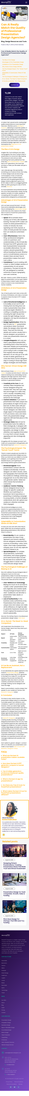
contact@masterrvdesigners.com (13, 1052)
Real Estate (4, 985)
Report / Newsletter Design (8, 1027)
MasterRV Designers (9, 718)
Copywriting (4, 1037)
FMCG (3, 968)
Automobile (4, 960)
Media (3, 982)
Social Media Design (6, 1030)
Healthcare (4, 975)
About (3, 1002)
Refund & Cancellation (12, 1084)
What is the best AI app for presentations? (12, 780)
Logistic (3, 977)
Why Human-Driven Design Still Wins (12, 66)
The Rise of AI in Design (8, 60)
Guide (3, 1007)
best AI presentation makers (15, 162)
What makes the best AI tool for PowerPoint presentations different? (14, 793)
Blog (3, 1005)
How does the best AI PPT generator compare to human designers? (12, 765)
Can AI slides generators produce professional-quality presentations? (12, 773)
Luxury (3, 980)
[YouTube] (14, 1087)
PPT (15, 324)
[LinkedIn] (10, 1087)
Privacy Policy (9, 1081)
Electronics (4, 963)
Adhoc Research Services (8, 1042)
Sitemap (20, 1084)
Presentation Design (6, 1020)
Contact (3, 1012)
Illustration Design (6, 1025)
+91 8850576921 (10, 1064)
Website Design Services (8, 1044)
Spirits (3, 987)
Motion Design (5, 1032)
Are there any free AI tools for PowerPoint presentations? (13, 786)
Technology (4, 990)
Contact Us (14, 85)
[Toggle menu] (26, 2)
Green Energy (5, 973)
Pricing (3, 1010)
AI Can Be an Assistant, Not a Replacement (13, 81)
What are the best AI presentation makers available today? (13, 757)
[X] (18, 1087)
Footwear (4, 970)
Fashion (3, 965)
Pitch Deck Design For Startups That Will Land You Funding (13, 921)
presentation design (20, 209)
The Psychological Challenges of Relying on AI (14, 76)
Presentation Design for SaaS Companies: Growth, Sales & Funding (14, 894)
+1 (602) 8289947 (10, 1074)
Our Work (4, 1000)
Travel (3, 992)
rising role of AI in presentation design (11, 145)
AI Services (4, 1039)
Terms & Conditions (18, 1081)
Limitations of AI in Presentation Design (12, 64)
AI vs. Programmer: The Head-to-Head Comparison (14, 79)
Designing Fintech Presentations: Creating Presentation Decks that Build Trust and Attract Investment (14, 865)
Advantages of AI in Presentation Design (13, 62)
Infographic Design (6, 1022)
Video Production (6, 1034)
